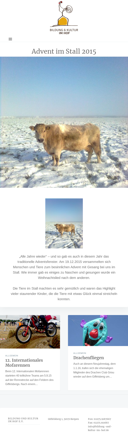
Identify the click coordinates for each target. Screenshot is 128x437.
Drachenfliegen (88, 357)
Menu (10, 39)
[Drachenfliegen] (98, 330)
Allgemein (11, 355)
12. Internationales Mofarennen (24, 363)
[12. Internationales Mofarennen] (30, 332)
